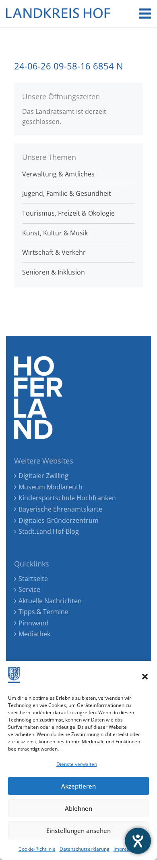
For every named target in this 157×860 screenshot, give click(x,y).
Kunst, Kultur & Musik (55, 233)
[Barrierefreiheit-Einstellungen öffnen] (138, 841)
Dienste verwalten (76, 764)
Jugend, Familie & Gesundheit (66, 193)
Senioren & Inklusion (53, 272)
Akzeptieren (78, 786)
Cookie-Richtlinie (37, 848)
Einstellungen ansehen (78, 830)
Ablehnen (78, 808)
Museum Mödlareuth (51, 486)
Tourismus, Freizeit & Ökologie (68, 213)
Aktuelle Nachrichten (50, 600)
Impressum (126, 848)
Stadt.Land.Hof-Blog (49, 531)
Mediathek (34, 633)
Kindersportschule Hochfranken (67, 497)
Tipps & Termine (43, 611)
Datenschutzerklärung (84, 848)
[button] (145, 677)
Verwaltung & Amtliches (58, 174)
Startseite (33, 578)
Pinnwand (34, 623)
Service (29, 589)
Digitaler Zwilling (43, 475)
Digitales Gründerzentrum (59, 520)
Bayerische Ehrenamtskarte (60, 509)
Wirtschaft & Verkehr (54, 252)
